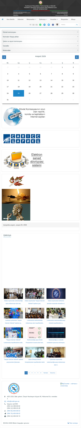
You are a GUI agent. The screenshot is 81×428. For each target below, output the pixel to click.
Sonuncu (52, 373)
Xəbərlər (21, 19)
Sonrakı (45, 373)
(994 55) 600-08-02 (13, 411)
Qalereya (42, 19)
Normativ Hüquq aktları (11, 37)
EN (33, 24)
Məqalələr (64, 19)
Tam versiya (73, 423)
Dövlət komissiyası (9, 32)
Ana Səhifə (10, 19)
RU (37, 24)
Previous (2, 197)
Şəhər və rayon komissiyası (12, 41)
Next (78, 197)
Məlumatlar (31, 19)
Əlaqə (73, 19)
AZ (30, 24)
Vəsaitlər (53, 19)
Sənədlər (6, 46)
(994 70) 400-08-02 (13, 413)
